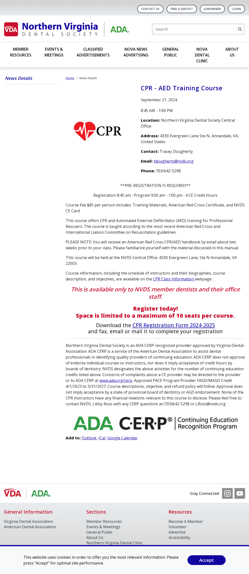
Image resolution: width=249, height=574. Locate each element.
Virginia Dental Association (28, 521)
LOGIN (236, 9)
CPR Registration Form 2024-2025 (174, 325)
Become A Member (186, 521)
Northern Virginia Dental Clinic (114, 543)
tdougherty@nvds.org (174, 161)
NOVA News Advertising (136, 52)
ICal (101, 438)
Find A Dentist (182, 9)
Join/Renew (212, 9)
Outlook (89, 438)
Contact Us (150, 9)
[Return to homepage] (67, 29)
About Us (232, 52)
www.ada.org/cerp (115, 380)
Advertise (177, 532)
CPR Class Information (174, 279)
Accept (206, 560)
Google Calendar (122, 438)
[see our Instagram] (227, 493)
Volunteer (178, 526)
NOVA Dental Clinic (202, 55)
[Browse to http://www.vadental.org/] (28, 493)
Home (70, 78)
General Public (170, 52)
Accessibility (179, 537)
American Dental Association (30, 526)
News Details (18, 78)
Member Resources (20, 52)
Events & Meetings (53, 52)
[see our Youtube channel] (239, 493)
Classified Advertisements (93, 52)
